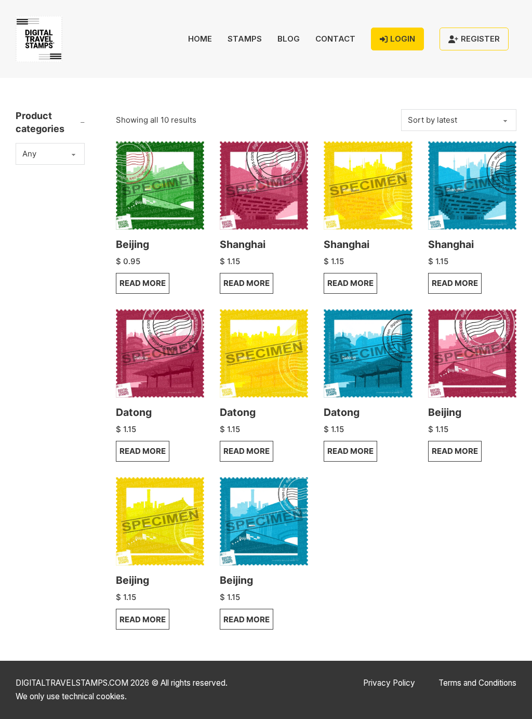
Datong (134, 412)
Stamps (245, 39)
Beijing (132, 244)
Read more (142, 283)
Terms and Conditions (477, 683)
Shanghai (242, 244)
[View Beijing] (160, 185)
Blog (288, 39)
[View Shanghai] (264, 185)
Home (200, 39)
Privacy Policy (389, 683)
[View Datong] (160, 353)
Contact (335, 39)
